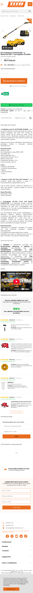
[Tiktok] (25, 537)
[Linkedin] (21, 537)
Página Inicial (4, 16)
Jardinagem (13, 16)
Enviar (16, 436)
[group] (16, 469)
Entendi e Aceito (11, 589)
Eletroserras (21, 16)
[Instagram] (12, 537)
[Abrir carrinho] (30, 4)
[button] (15, 49)
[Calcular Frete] (30, 118)
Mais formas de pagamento (8, 68)
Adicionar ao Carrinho (15, 81)
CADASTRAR (16, 507)
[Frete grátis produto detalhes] (18, 93)
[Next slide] (30, 31)
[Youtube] (16, 537)
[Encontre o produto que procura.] (29, 11)
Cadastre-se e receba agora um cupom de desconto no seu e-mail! (16, 484)
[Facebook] (7, 537)
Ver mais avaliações (16, 412)
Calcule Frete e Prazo (6, 117)
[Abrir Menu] (2, 4)
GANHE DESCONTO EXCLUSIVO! (16, 482)
